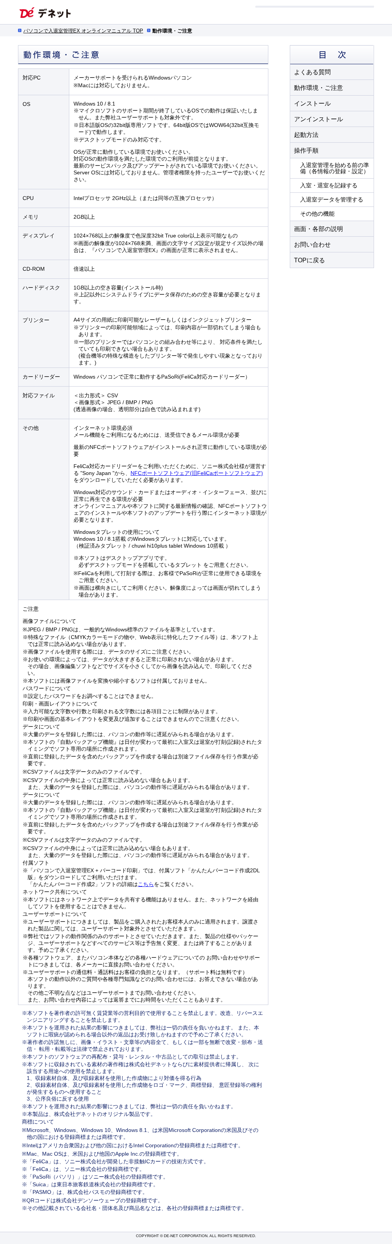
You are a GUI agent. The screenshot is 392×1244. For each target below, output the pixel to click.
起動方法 (306, 135)
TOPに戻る (309, 260)
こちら (146, 884)
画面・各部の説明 (318, 229)
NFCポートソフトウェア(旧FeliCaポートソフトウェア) (197, 473)
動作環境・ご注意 (318, 88)
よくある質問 (312, 72)
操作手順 (306, 150)
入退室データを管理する (331, 199)
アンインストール (318, 119)
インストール (312, 103)
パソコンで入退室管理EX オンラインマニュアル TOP (83, 31)
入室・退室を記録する (329, 185)
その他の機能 (317, 213)
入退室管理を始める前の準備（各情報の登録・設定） (334, 168)
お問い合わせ (312, 244)
